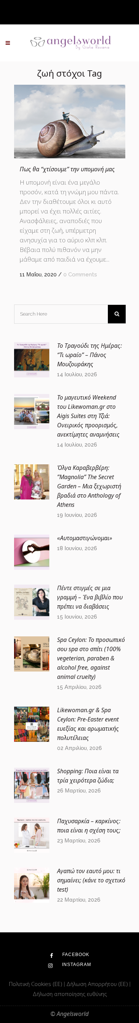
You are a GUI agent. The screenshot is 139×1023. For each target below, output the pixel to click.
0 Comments (80, 274)
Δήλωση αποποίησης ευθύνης (70, 993)
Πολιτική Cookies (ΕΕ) (36, 983)
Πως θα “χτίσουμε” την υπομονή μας (67, 169)
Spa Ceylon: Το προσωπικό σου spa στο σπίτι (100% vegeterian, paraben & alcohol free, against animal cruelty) (91, 658)
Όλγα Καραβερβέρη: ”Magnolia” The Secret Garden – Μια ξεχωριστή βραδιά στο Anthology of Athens (89, 486)
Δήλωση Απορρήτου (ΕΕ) (97, 983)
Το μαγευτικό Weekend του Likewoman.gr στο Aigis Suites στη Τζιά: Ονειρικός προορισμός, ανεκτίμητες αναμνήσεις (88, 415)
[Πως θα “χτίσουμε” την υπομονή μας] (69, 121)
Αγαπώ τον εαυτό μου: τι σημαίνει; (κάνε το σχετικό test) (91, 880)
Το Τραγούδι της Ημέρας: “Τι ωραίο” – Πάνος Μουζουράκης (89, 354)
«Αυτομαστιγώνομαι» (84, 538)
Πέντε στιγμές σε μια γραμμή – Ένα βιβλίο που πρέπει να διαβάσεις (90, 597)
